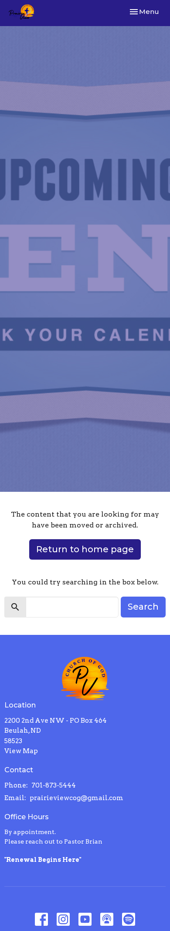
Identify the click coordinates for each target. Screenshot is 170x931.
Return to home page (85, 549)
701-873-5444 (53, 785)
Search (143, 606)
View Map (21, 751)
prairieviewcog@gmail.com (76, 798)
